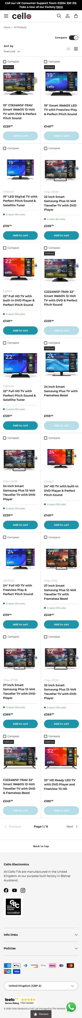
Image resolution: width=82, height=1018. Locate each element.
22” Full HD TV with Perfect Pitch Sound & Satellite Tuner (19, 395)
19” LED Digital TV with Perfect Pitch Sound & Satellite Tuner (20, 201)
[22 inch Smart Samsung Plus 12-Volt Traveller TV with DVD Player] (61, 169)
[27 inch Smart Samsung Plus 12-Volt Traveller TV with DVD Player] (20, 657)
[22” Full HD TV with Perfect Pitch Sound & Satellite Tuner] (20, 363)
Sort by (8, 45)
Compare (61, 37)
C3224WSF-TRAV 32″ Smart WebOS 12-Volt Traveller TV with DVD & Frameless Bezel (19, 786)
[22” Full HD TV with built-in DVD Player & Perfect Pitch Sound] (20, 268)
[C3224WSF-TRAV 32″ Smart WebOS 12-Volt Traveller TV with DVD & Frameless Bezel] (20, 757)
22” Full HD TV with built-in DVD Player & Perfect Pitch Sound (19, 300)
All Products (20, 27)
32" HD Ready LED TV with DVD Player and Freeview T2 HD (59, 784)
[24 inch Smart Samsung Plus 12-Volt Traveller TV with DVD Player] (20, 459)
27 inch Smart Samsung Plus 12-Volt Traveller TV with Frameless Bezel (60, 592)
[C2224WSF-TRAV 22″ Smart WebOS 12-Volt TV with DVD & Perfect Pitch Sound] (61, 269)
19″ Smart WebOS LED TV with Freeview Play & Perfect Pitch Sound (60, 110)
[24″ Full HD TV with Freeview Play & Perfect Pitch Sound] (20, 558)
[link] (16, 826)
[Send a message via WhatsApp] (71, 1007)
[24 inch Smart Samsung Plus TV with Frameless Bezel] (61, 364)
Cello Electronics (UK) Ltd (25, 1008)
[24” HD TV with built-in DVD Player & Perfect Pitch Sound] (61, 459)
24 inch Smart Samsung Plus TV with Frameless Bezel (61, 391)
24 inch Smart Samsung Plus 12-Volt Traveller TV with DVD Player (19, 492)
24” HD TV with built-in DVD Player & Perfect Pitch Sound (61, 490)
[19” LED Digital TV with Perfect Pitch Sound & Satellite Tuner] (20, 169)
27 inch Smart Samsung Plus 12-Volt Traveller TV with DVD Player (19, 691)
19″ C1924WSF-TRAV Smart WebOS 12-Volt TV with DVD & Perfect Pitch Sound (19, 111)
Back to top (41, 846)
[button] (76, 16)
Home (7, 27)
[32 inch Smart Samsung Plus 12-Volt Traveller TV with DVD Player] (61, 657)
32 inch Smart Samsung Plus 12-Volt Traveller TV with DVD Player (60, 691)
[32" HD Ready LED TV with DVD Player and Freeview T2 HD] (61, 757)
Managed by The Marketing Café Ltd (58, 1008)
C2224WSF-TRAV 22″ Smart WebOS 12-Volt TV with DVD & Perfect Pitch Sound (60, 298)
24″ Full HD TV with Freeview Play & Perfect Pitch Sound (18, 590)
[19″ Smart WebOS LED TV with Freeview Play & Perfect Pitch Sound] (61, 82)
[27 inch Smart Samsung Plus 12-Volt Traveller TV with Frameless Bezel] (61, 558)
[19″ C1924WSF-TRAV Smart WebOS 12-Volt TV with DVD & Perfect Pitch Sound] (20, 82)
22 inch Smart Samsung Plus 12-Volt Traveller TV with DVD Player (60, 203)
